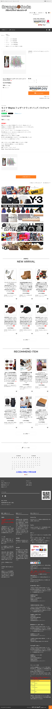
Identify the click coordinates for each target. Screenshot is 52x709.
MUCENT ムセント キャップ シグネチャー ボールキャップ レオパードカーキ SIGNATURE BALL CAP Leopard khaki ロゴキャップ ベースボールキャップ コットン (41, 322)
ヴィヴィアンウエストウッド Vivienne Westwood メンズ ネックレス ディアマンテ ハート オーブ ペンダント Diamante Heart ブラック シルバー (10, 287)
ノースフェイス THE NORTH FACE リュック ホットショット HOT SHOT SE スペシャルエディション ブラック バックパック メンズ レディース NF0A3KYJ (10, 414)
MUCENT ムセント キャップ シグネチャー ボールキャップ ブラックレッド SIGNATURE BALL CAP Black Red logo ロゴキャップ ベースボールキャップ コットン (26, 322)
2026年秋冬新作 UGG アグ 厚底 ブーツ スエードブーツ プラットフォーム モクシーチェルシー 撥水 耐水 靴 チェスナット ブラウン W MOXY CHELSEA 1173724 (26, 287)
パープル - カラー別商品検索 (12, 44)
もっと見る (25, 339)
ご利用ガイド (4, 29)
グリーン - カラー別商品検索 (12, 42)
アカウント (48, 1)
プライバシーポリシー (6, 504)
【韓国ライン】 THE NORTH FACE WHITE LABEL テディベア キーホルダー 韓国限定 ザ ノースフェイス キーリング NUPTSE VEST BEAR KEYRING (41, 287)
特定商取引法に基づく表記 (44, 98)
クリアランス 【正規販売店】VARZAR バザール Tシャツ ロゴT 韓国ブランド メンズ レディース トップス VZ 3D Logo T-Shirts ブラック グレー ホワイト (26, 414)
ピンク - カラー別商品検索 (11, 38)
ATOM (5, 500)
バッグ (7, 37)
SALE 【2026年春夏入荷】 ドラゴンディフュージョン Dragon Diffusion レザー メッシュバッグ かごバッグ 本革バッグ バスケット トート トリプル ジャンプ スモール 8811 (10, 377)
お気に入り (6, 87)
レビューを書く (26, 447)
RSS (2, 500)
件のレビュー (18, 113)
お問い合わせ (12, 29)
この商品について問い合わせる (35, 182)
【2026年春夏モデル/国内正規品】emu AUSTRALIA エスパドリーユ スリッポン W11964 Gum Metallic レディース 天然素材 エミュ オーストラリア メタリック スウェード (26, 377)
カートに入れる (39, 93)
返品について (46, 96)
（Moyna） (8, 35)
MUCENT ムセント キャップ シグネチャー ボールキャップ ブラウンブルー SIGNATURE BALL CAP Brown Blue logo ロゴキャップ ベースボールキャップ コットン (10, 322)
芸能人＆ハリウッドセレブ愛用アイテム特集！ (14, 46)
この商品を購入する (26, 176)
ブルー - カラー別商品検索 (11, 40)
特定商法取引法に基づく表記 (7, 502)
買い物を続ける (46, 182)
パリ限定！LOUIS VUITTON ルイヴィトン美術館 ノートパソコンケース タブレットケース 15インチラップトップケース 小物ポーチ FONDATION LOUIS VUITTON (41, 415)
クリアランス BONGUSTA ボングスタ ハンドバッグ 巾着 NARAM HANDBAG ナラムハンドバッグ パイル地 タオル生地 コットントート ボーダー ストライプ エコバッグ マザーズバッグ (41, 377)
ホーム (2, 35)
